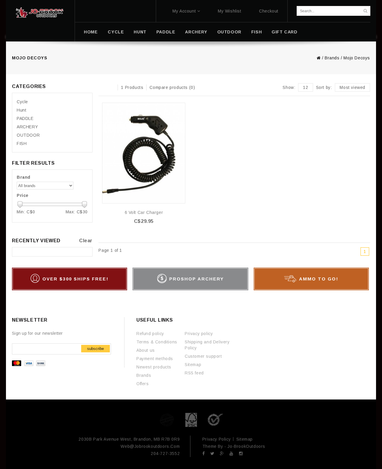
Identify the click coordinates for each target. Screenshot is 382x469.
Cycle (116, 32)
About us (145, 350)
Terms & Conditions (156, 342)
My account (184, 11)
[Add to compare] (180, 116)
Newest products (153, 367)
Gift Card (284, 32)
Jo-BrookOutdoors (246, 446)
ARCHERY (196, 32)
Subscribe (95, 348)
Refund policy (150, 333)
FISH (256, 32)
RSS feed (194, 373)
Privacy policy (199, 333)
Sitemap (193, 364)
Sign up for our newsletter (37, 333)
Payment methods (154, 358)
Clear (86, 240)
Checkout (268, 11)
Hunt (140, 32)
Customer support (203, 356)
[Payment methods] (29, 364)
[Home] (39, 12)
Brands (332, 57)
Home (91, 32)
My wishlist (229, 11)
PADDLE (165, 32)
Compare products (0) (172, 87)
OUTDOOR (229, 32)
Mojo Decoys (357, 57)
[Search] (365, 11)
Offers (142, 383)
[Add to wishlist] (180, 107)
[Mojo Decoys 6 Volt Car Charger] (143, 153)
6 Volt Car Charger (144, 212)
